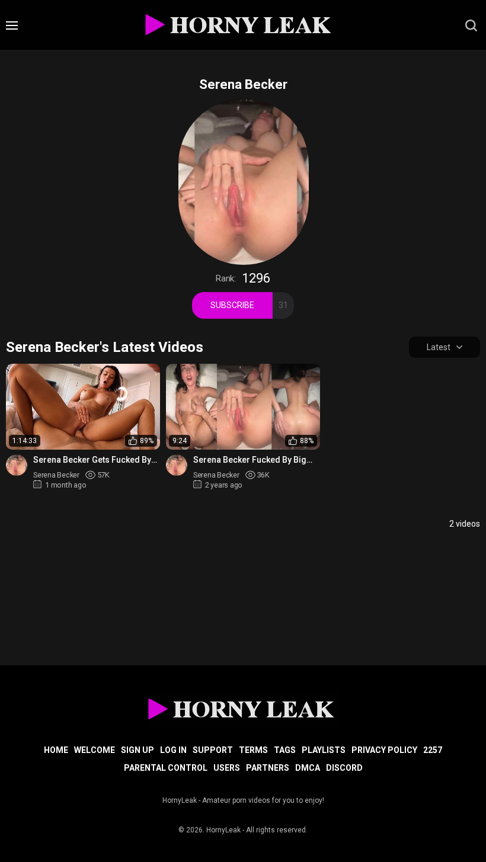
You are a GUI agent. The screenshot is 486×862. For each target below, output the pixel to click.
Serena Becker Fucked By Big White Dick (249, 460)
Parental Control (165, 768)
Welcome (94, 750)
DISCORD (344, 768)
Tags (285, 750)
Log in (173, 750)
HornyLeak (223, 830)
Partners (267, 768)
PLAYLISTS (324, 750)
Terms (253, 750)
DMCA (307, 768)
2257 (432, 750)
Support (213, 750)
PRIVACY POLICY (384, 750)
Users (226, 768)
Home (56, 750)
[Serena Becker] (16, 465)
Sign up (137, 750)
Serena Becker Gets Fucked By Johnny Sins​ (92, 460)
